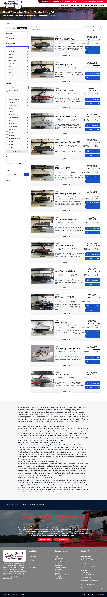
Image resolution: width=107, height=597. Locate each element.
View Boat (89, 52)
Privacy (87, 588)
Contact (101, 5)
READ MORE (75, 50)
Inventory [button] (32, 556)
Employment (58, 565)
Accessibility (98, 588)
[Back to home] (13, 4)
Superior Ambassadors (61, 562)
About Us (57, 556)
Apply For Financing (56, 1)
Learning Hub (59, 577)
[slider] (7, 160)
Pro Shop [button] (87, 5)
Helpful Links (58, 579)
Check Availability (94, 47)
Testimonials (58, 569)
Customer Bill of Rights (61, 567)
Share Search (97, 30)
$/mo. (93, 39)
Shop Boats (45, 1)
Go (26, 174)
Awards (57, 564)
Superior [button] (94, 5)
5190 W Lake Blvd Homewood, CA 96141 (87, 573)
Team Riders (58, 560)
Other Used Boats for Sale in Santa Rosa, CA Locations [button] (26, 504)
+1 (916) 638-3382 (86, 563)
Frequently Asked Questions (63, 575)
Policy (83, 588)
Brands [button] (73, 5)
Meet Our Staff (59, 558)
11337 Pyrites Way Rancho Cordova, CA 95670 (89, 559)
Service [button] (79, 5)
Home (62, 5)
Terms (92, 588)
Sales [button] (67, 5)
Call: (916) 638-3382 (87, 1)
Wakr (93, 585)
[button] (34, 43)
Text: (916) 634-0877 (98, 1)
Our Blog (57, 573)
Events (57, 571)
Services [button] (32, 564)
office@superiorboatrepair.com (89, 566)
